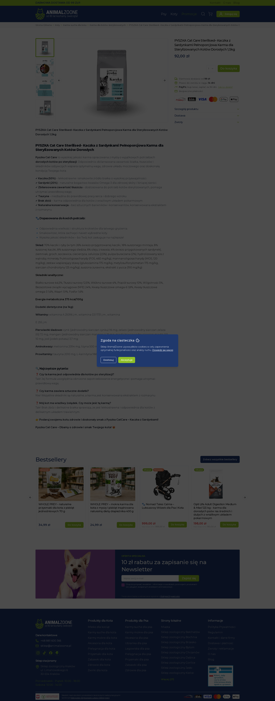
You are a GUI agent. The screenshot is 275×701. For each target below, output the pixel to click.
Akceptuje (127, 360)
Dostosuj (108, 360)
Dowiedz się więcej (162, 350)
